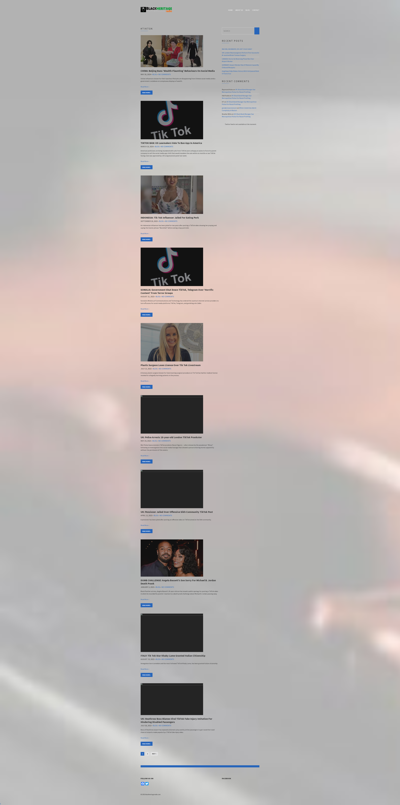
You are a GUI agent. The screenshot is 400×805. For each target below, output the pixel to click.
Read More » (145, 87)
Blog (248, 10)
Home (230, 10)
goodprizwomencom (229, 108)
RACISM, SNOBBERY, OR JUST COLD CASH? (237, 49)
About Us (239, 10)
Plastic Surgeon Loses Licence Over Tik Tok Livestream (171, 365)
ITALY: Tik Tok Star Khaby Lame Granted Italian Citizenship (173, 655)
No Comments (164, 74)
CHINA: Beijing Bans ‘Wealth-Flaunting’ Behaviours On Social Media (178, 70)
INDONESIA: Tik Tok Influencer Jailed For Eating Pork (170, 217)
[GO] (256, 30)
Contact (255, 10)
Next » (154, 754)
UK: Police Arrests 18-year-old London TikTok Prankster (171, 437)
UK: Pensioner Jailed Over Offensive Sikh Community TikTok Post (177, 512)
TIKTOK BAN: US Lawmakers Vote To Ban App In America (171, 143)
